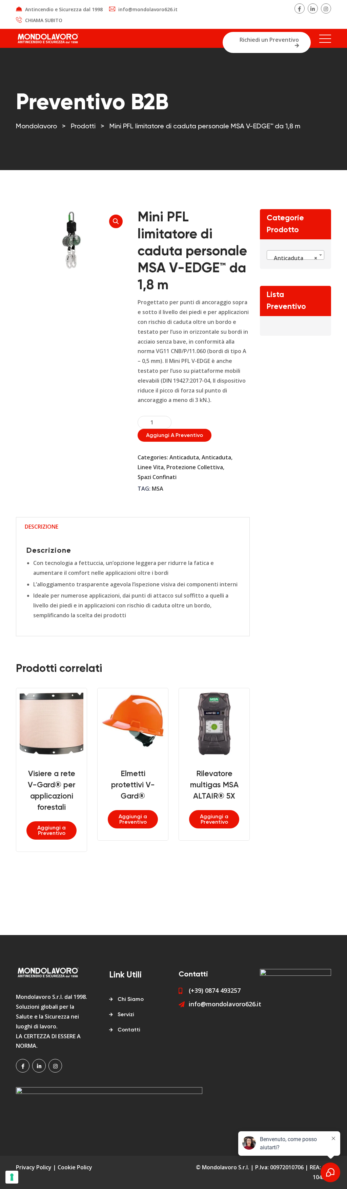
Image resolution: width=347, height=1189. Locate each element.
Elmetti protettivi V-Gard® (133, 785)
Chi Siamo (131, 999)
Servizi (126, 1015)
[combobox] (295, 255)
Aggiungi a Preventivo (174, 435)
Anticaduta (184, 457)
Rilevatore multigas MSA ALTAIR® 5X (214, 785)
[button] (116, 221)
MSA (157, 488)
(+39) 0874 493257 (215, 990)
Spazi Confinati (157, 477)
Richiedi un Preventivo (269, 39)
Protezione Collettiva (194, 467)
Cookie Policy (75, 1167)
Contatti (129, 1030)
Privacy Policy (34, 1167)
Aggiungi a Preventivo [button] (51, 830)
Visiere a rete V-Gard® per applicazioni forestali (52, 790)
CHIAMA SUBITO (43, 20)
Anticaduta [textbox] (293, 258)
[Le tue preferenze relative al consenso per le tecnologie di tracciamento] (11, 1177)
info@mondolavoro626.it (148, 9)
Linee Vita (151, 467)
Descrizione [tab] (41, 526)
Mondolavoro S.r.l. (225, 1167)
